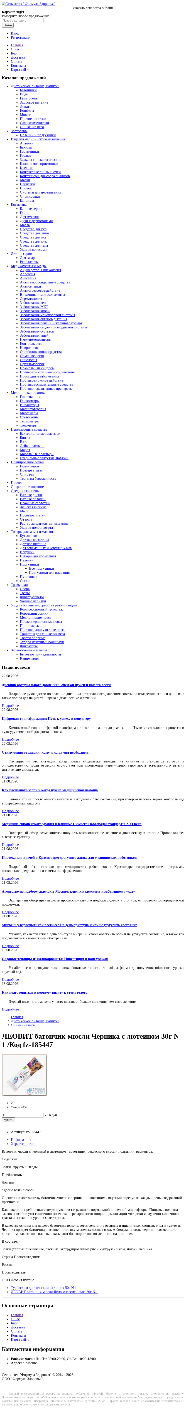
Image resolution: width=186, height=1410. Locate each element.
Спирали (27, 474)
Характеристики (24, 1144)
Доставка (18, 57)
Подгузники (29, 564)
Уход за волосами (33, 249)
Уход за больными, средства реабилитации (44, 605)
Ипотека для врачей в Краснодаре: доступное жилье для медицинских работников (69, 857)
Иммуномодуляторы (35, 339)
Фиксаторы (29, 646)
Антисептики (30, 286)
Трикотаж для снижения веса (42, 634)
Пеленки (27, 560)
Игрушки (27, 552)
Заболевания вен (33, 303)
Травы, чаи (19, 585)
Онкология (28, 360)
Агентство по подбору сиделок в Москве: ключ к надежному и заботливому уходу (68, 891)
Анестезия (28, 278)
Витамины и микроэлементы (42, 294)
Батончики (28, 90)
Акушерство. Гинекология (40, 270)
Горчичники (29, 151)
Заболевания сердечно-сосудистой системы (53, 327)
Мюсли (25, 115)
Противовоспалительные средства (46, 384)
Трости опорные (32, 638)
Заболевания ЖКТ (34, 307)
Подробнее (10, 705)
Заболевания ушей (34, 335)
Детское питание (33, 544)
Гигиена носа (30, 397)
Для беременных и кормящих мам (46, 548)
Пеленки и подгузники (38, 135)
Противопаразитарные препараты (46, 388)
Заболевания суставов (37, 331)
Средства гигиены (25, 491)
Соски (25, 581)
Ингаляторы (29, 405)
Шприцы (27, 200)
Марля (25, 450)
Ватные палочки (33, 499)
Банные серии (31, 209)
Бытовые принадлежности (40, 654)
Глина (24, 213)
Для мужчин (29, 217)
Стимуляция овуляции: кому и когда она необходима (45, 752)
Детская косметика (34, 540)
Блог (14, 53)
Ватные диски (31, 495)
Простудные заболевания (39, 376)
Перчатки (27, 184)
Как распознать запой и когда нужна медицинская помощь (50, 790)
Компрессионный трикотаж (41, 609)
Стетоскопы (29, 417)
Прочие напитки (33, 119)
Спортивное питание (27, 487)
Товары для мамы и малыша (32, 532)
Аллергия (27, 274)
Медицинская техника (28, 393)
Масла (25, 225)
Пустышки (28, 576)
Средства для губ (33, 229)
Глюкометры (29, 401)
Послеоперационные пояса (41, 621)
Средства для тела (34, 245)
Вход (15, 33)
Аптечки (27, 143)
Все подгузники (41, 568)
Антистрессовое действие (40, 290)
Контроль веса (31, 343)
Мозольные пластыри (37, 454)
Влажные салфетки (35, 503)
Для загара (28, 258)
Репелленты (29, 262)
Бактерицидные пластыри (40, 433)
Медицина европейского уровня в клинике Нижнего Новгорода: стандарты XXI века (72, 824)
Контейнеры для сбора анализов (45, 176)
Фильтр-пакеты (32, 597)
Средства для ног (33, 237)
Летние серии (21, 254)
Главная (17, 45)
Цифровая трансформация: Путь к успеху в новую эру (46, 718)
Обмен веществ (32, 356)
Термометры (29, 421)
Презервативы (31, 470)
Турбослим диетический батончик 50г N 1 (44, 1288)
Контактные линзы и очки (40, 172)
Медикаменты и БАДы (28, 266)
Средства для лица (34, 233)
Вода (24, 94)
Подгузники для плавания (49, 572)
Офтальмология (32, 364)
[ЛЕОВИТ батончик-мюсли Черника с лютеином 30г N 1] (24, 1095)
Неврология (29, 348)
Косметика (19, 204)
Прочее (25, 188)
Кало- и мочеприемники (39, 164)
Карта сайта (20, 70)
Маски (25, 180)
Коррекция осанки (34, 613)
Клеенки (26, 168)
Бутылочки (28, 536)
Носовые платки (33, 515)
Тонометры (28, 425)
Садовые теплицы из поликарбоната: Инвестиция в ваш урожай (55, 959)
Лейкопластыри (32, 446)
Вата (23, 442)
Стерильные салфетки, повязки (44, 458)
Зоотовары (19, 131)
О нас (15, 49)
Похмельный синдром (37, 368)
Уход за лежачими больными (42, 642)
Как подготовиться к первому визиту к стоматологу (44, 992)
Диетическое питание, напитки (35, 86)
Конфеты (27, 110)
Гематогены (29, 98)
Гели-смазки (29, 466)
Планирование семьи (27, 462)
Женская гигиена (33, 507)
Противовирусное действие (41, 380)
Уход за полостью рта (36, 527)
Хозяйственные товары (29, 650)
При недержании (33, 626)
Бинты (25, 437)
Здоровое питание (34, 102)
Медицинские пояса (35, 617)
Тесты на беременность (38, 478)
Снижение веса (32, 127)
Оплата (16, 61)
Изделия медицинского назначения (38, 139)
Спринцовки (30, 196)
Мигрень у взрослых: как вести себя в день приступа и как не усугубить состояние (69, 925)
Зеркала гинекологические (40, 159)
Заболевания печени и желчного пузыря (51, 323)
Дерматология (31, 298)
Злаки (24, 106)
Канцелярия (29, 658)
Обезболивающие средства (41, 352)
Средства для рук (33, 241)
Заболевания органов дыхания (43, 319)
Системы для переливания (40, 192)
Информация (21, 1140)
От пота (26, 519)
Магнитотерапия (33, 409)
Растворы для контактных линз (44, 523)
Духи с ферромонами (36, 221)
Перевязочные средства (29, 429)
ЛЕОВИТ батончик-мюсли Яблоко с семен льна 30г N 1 (54, 1292)
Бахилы (26, 147)
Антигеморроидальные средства (45, 282)
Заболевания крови (35, 311)
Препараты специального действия (47, 372)
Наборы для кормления (38, 556)
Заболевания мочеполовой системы (47, 315)
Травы (25, 593)
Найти (8, 25)
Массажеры (29, 413)
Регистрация (20, 37)
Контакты (18, 65)
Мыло (24, 511)
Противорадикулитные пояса (42, 630)
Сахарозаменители (34, 123)
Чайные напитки (33, 601)
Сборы (25, 589)
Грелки (25, 155)
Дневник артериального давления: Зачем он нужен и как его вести (56, 685)
